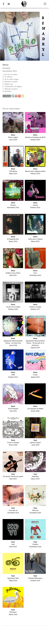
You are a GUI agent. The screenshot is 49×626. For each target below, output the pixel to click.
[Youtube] (19, 96)
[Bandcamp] (12, 96)
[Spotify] (22, 96)
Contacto (7, 96)
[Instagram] (16, 96)
